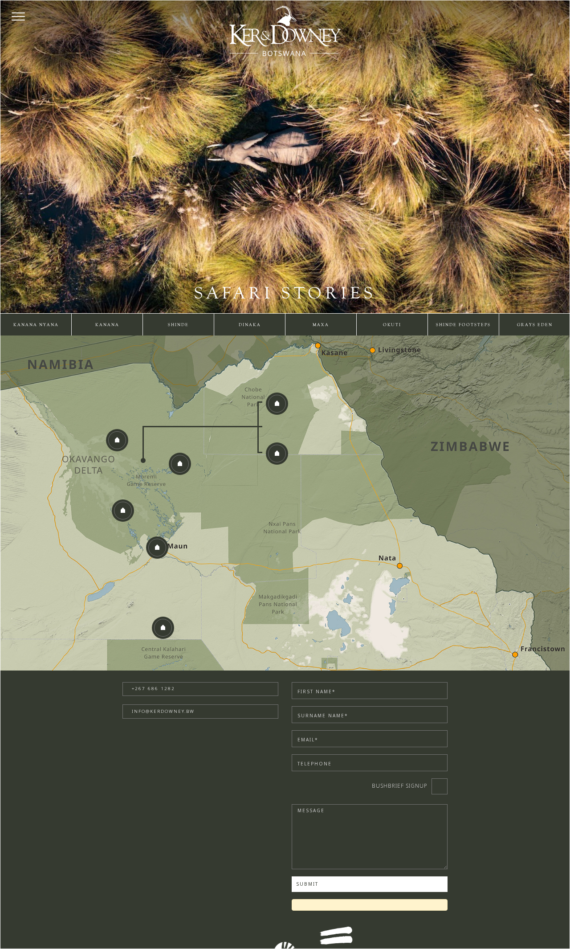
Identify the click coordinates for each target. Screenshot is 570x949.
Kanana (107, 324)
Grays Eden (535, 324)
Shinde (178, 324)
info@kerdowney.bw (163, 711)
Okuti (392, 324)
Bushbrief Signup (400, 786)
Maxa (321, 324)
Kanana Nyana (36, 324)
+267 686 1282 (153, 688)
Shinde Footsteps (463, 324)
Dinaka (250, 324)
